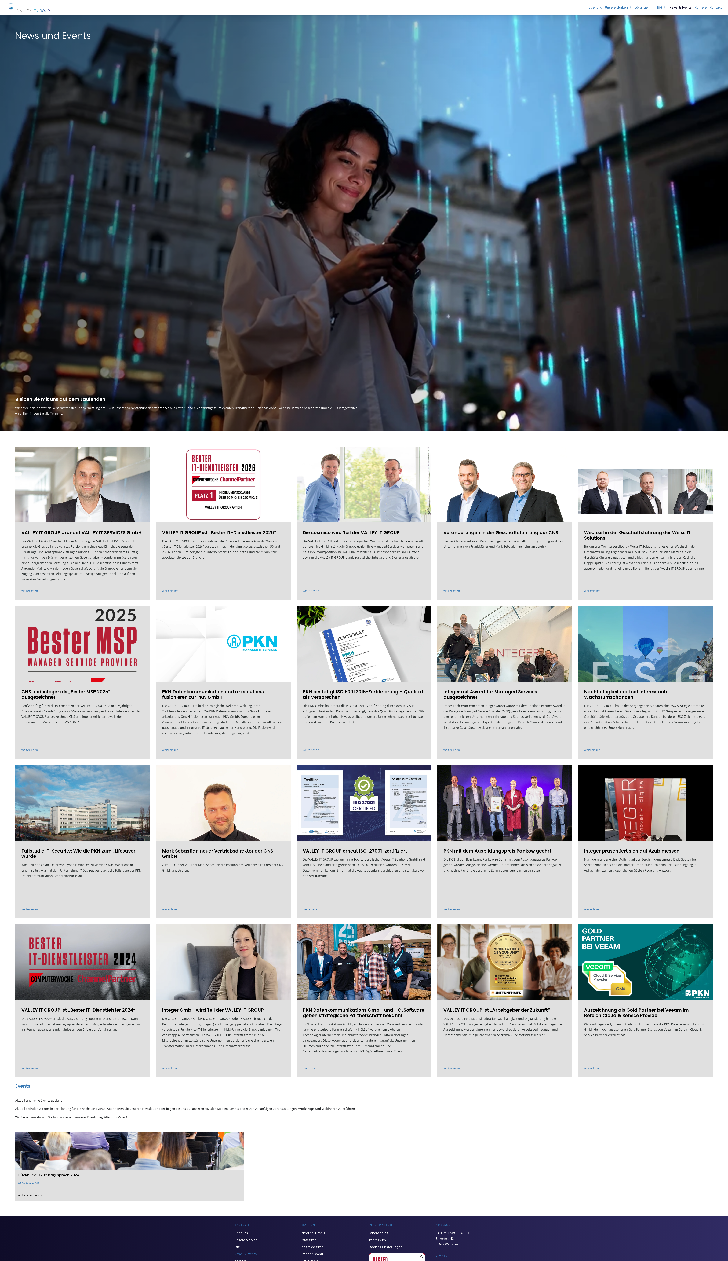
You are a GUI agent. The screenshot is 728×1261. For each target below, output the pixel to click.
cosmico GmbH (314, 1247)
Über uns (241, 1233)
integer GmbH (312, 1254)
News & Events (246, 1254)
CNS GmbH (310, 1240)
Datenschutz (378, 1233)
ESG (237, 1247)
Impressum (377, 1240)
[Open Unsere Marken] (630, 7)
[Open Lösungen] (651, 7)
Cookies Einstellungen (385, 1247)
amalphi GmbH (313, 1233)
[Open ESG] (664, 7)
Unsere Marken (246, 1240)
